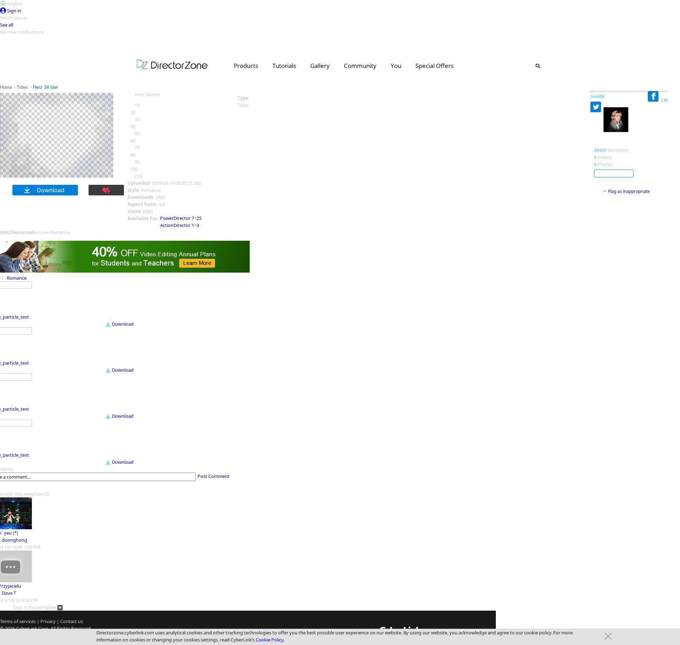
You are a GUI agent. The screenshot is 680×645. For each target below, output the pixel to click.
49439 (600, 150)
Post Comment (214, 476)
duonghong (14, 540)
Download (123, 324)
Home (6, 87)
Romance (17, 278)
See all (6, 25)
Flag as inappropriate (629, 191)
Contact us (71, 621)
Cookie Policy (269, 640)
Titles (22, 87)
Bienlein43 (608, 143)
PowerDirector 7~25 (181, 218)
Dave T (9, 593)
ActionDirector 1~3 (179, 225)
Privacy (48, 621)
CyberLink (26, 628)
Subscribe (614, 173)
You (396, 66)
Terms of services (18, 621)
